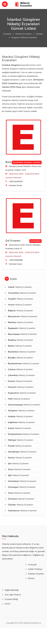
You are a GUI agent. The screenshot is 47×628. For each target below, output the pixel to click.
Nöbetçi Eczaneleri (20, 287)
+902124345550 (16, 181)
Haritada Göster (15, 185)
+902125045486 (16, 260)
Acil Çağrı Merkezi (13, 594)
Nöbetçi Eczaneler (23, 34)
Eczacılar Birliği (11, 599)
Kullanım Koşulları (36, 573)
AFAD (7, 603)
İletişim (31, 578)
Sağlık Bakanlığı (12, 590)
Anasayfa (7, 34)
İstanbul (39, 34)
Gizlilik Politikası (35, 569)
